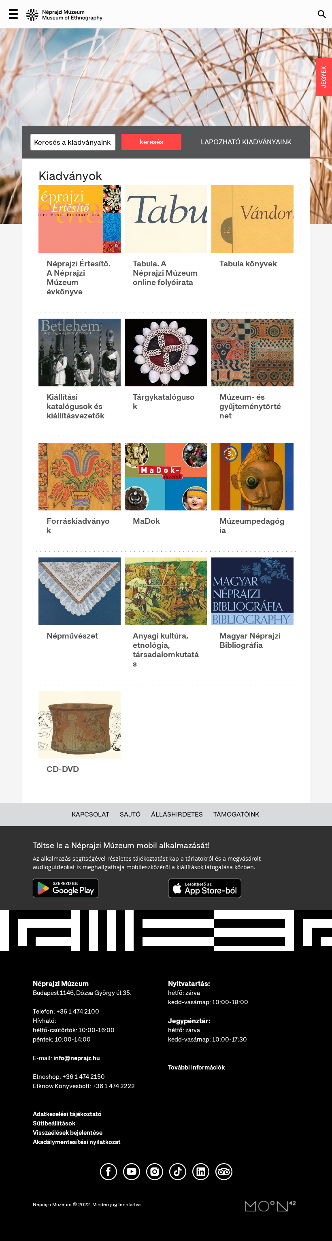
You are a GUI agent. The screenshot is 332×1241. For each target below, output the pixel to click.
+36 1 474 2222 (113, 1086)
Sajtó (130, 814)
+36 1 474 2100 (77, 1011)
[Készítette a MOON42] (270, 1206)
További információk (196, 1067)
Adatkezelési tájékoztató (67, 1114)
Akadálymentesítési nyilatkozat (77, 1142)
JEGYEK (324, 77)
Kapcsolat (90, 814)
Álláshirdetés (177, 814)
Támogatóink (236, 814)
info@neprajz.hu (76, 1058)
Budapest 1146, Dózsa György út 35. (82, 993)
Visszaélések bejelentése (67, 1133)
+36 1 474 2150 (83, 1077)
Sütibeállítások (54, 1123)
